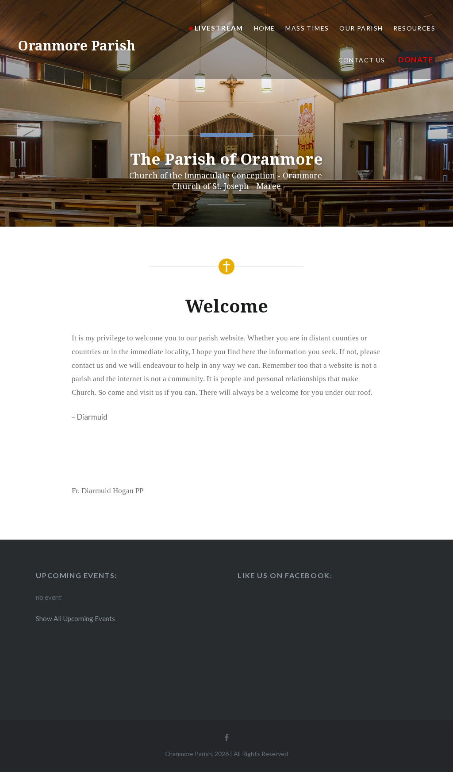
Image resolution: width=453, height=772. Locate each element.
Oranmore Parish (76, 45)
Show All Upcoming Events (75, 618)
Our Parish (361, 28)
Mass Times (307, 28)
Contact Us (361, 60)
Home (264, 28)
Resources (414, 28)
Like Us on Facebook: (285, 575)
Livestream (219, 28)
